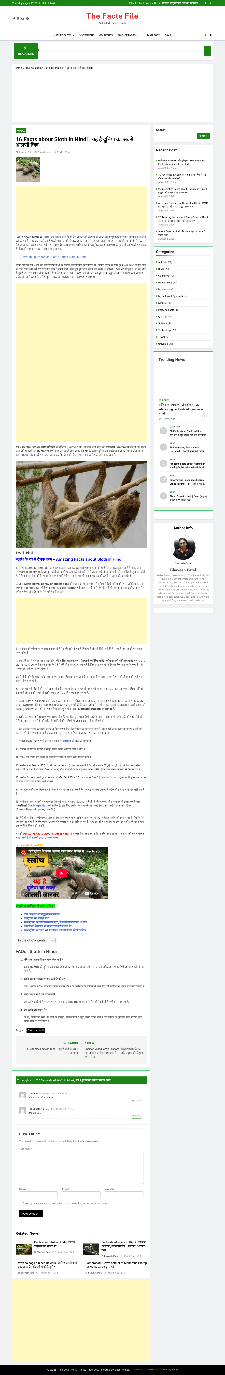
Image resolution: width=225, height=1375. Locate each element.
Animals (21, 130)
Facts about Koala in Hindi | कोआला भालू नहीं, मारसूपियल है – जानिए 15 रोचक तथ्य (123, 1246)
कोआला (67, 741)
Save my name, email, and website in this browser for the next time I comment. (66, 1203)
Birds (161, 269)
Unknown (34, 1093)
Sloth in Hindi (36, 1030)
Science (162, 323)
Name (23, 1189)
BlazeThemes (121, 1369)
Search (160, 130)
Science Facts (127, 35)
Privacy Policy (170, 1369)
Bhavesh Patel (25, 152)
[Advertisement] (112, 95)
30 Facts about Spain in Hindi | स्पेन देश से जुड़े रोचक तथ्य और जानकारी (163, 3)
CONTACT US (153, 1369)
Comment (25, 1148)
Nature (162, 303)
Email (66, 1189)
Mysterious (86, 35)
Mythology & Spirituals (170, 296)
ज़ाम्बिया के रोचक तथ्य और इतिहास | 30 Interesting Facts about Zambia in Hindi (180, 409)
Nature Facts (62, 35)
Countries (106, 35)
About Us (138, 1369)
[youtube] (22, 19)
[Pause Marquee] (207, 51)
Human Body (152, 35)
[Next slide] (210, 3)
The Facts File (112, 15)
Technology (164, 330)
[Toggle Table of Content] (51, 940)
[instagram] (18, 19)
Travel (161, 336)
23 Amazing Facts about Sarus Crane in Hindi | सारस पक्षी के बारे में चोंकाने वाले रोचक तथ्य (187, 484)
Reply (138, 1101)
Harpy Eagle (41, 805)
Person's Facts (166, 309)
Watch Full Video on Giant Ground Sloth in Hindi (54, 256)
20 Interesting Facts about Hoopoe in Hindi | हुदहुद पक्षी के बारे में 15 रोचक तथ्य (188, 451)
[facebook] (14, 19)
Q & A (168, 35)
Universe (163, 343)
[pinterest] (27, 19)
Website (109, 1189)
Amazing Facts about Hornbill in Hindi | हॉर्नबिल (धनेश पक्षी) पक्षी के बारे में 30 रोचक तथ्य (188, 467)
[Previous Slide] (205, 3)
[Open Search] (205, 35)
